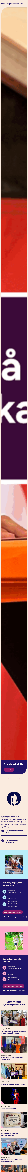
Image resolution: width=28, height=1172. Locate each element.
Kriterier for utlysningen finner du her (13, 917)
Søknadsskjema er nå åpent (12, 912)
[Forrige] (2, 778)
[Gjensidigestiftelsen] (10, 3)
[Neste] (26, 778)
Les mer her (9, 770)
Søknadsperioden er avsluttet (13, 986)
